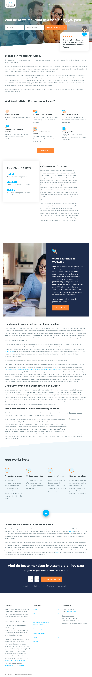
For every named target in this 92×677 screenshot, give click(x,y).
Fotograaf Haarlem (19, 661)
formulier (71, 531)
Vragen (74, 4)
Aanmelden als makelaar (61, 4)
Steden (35, 637)
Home (42, 4)
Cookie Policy (37, 629)
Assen (57, 552)
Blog (48, 4)
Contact (83, 4)
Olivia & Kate (9, 661)
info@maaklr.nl (71, 612)
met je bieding (9, 351)
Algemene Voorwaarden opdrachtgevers (41, 623)
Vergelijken (46, 150)
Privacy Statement (39, 633)
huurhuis (7, 656)
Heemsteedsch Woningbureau (14, 665)
